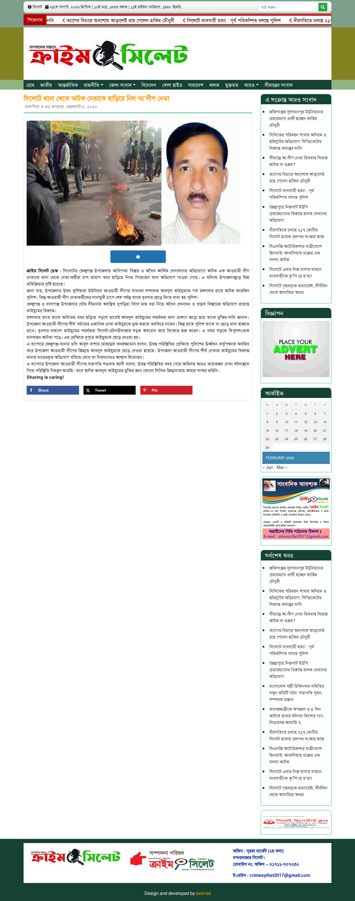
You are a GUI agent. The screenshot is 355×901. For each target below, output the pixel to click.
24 (286, 438)
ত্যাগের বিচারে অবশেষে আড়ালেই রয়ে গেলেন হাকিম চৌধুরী (104, 20)
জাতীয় (46, 84)
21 (324, 430)
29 (267, 447)
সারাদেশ (195, 84)
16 (276, 430)
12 (305, 422)
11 (296, 422)
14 (324, 422)
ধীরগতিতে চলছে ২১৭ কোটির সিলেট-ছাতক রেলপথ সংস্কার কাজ (296, 233)
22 (267, 438)
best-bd (203, 893)
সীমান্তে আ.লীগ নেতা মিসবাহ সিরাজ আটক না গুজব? (298, 160)
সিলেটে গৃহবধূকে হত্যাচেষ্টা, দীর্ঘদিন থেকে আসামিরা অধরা (298, 288)
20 (315, 430)
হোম (30, 84)
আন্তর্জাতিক (68, 84)
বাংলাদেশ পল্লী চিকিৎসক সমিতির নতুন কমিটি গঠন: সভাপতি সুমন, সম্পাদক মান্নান (296, 692)
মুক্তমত (231, 84)
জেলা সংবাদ (120, 84)
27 (315, 438)
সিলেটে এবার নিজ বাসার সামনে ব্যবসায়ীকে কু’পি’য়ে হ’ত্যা (295, 272)
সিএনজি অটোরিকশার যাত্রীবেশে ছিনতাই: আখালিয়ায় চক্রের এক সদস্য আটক (295, 253)
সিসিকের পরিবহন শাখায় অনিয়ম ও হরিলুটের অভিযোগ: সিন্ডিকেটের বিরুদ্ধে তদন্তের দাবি (297, 141)
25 (296, 438)
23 (276, 438)
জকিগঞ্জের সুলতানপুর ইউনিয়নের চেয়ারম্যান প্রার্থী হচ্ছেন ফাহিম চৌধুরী (296, 118)
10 (286, 422)
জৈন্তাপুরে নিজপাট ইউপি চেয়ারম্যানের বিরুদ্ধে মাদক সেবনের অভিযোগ (298, 213)
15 (267, 430)
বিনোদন (148, 84)
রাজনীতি (91, 84)
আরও (249, 84)
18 (296, 430)
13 (315, 422)
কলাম (214, 84)
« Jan (267, 467)
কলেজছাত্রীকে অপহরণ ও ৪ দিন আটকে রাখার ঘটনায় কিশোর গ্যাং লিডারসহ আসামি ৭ (296, 715)
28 (324, 438)
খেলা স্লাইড (172, 84)
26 (305, 438)
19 (305, 430)
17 (286, 430)
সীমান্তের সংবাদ (279, 84)
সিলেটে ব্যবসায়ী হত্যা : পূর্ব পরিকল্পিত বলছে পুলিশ (217, 20)
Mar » (282, 467)
